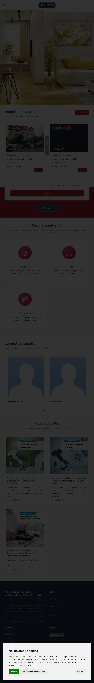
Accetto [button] (14, 672)
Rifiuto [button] (80, 672)
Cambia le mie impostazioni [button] (33, 672)
